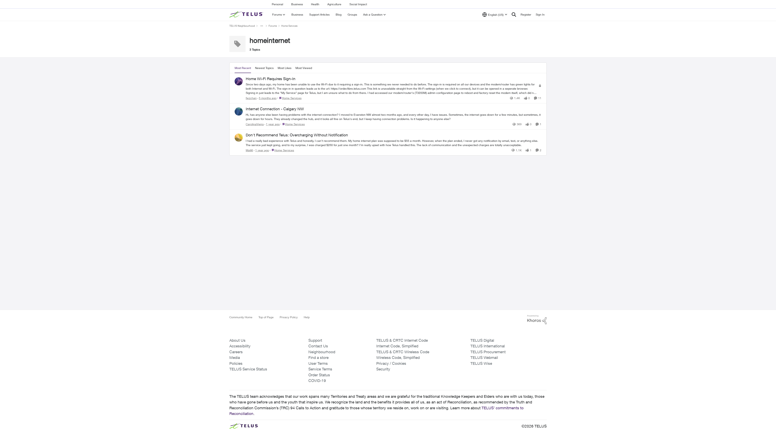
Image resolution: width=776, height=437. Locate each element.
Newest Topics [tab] (264, 68)
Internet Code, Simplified (397, 346)
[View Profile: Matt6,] (239, 138)
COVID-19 (317, 380)
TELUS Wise (481, 363)
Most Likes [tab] (284, 68)
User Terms (318, 363)
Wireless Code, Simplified (398, 357)
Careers (236, 352)
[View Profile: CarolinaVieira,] (239, 111)
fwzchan (251, 98)
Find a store (318, 357)
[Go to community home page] (246, 14)
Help (307, 317)
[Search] (513, 14)
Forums (273, 25)
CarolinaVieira (255, 124)
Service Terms (320, 369)
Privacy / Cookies (391, 363)
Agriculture (334, 4)
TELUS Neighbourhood (242, 25)
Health (315, 4)
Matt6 (249, 150)
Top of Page (266, 317)
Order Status (319, 375)
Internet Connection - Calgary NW (275, 109)
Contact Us (318, 346)
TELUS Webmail (484, 357)
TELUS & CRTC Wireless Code (402, 352)
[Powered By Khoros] (537, 319)
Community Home (240, 317)
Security (383, 369)
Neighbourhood (321, 352)
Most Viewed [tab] (303, 68)
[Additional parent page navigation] (261, 26)
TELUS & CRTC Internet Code (402, 340)
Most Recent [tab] (243, 68)
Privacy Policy (289, 317)
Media (234, 357)
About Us (237, 340)
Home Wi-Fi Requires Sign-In (270, 78)
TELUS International (487, 346)
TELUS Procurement (488, 352)
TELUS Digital (482, 340)
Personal (277, 4)
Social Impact (358, 4)
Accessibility (240, 346)
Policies (235, 363)
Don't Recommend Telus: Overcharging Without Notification (297, 135)
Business (297, 4)
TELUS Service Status (248, 369)
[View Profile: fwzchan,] (239, 81)
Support (315, 340)
